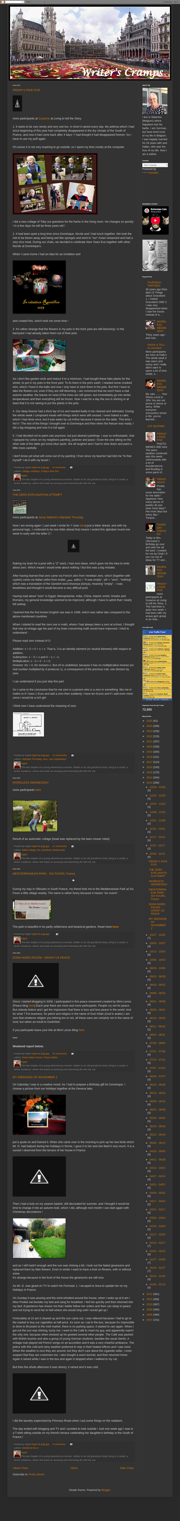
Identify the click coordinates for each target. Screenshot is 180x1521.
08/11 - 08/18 (157, 1026)
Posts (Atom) (36, 1474)
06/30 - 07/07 (157, 1076)
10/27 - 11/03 (157, 934)
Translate (153, 172)
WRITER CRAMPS (160, 663)
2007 (150, 1319)
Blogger (105, 1490)
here (82, 525)
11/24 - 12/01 (157, 828)
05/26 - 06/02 (157, 1117)
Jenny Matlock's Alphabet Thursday (60, 517)
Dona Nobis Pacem (32, 1057)
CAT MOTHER (155, 426)
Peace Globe (50, 1057)
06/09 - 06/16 (157, 1101)
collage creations (31, 471)
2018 (150, 756)
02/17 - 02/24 (157, 1234)
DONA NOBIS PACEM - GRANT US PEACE (41, 957)
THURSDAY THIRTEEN (156, 650)
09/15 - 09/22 (157, 984)
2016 (150, 767)
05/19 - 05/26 (157, 1126)
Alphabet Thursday (32, 759)
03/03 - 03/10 (157, 1217)
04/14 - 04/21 (157, 1167)
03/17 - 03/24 (157, 1201)
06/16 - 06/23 (157, 1093)
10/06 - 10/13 (157, 959)
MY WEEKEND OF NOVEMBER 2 (35, 1077)
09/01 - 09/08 (157, 1001)
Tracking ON (164, 699)
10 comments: (60, 1053)
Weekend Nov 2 (30, 1448)
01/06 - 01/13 (157, 1284)
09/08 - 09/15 (157, 993)
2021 (150, 741)
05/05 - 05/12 (157, 1142)
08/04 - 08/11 (157, 1034)
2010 (150, 1304)
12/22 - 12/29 (157, 795)
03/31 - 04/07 (157, 1184)
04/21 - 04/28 (157, 1159)
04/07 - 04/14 (157, 1176)
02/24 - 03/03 (157, 1226)
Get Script (149, 699)
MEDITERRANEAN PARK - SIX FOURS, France (44, 873)
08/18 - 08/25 (157, 1018)
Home (74, 1468)
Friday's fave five (50, 471)
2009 (150, 1309)
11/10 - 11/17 (157, 845)
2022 (150, 736)
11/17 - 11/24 (157, 837)
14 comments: (60, 755)
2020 (150, 746)
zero (45, 759)
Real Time (156, 699)
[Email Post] (71, 467)
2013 (150, 782)
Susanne (44, 118)
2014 (150, 777)
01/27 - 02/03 (157, 1259)
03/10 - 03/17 (157, 1209)
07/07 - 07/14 (157, 1068)
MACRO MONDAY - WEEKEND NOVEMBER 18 (156, 638)
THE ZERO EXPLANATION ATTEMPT (37, 494)
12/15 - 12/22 (157, 803)
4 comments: (59, 1444)
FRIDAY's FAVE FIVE (26, 90)
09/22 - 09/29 (157, 976)
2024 (150, 725)
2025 (150, 720)
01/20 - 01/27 (157, 1267)
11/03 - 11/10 (157, 853)
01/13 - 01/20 (157, 1276)
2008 (150, 1314)
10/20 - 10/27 (157, 943)
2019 (150, 751)
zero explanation (57, 759)
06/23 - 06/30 (157, 1084)
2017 (150, 762)
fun (38, 850)
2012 (150, 1294)
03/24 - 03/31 (157, 1192)
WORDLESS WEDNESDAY (31, 782)
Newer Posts (20, 1468)
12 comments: (60, 846)
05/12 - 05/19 (157, 1134)
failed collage (29, 850)
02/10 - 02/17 (157, 1242)
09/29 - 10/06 (157, 968)
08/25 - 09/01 (157, 1009)
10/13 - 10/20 (157, 951)
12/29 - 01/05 (157, 787)
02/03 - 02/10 (157, 1251)
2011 (150, 1299)
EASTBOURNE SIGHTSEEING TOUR (153, 645)
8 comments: (59, 467)
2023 (150, 731)
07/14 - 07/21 (157, 1059)
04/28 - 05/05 (157, 1151)
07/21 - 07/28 (157, 1051)
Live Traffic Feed (157, 632)
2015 (150, 772)
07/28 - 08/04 (157, 1043)
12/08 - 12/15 (157, 812)
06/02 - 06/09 (157, 1109)
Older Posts (127, 1468)
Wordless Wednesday (53, 850)
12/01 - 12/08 (157, 820)
